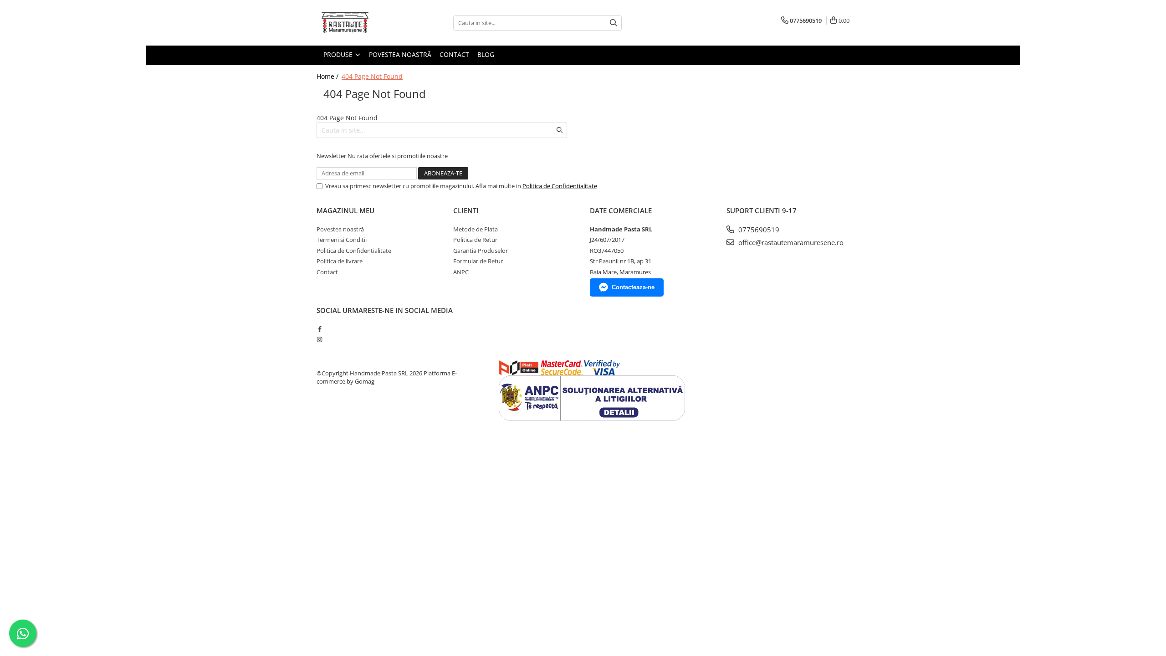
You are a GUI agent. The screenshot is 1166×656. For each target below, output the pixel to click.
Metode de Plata (475, 229)
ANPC (461, 272)
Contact (454, 54)
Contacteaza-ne (633, 287)
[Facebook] (319, 329)
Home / (328, 76)
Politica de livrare (340, 261)
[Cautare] (613, 23)
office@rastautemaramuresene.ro (790, 242)
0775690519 (757, 229)
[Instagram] (319, 339)
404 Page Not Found (372, 76)
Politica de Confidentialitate (559, 186)
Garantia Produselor (480, 250)
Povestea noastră (400, 54)
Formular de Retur (478, 261)
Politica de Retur (475, 240)
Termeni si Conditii (342, 240)
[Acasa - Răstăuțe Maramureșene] (362, 23)
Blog (485, 54)
